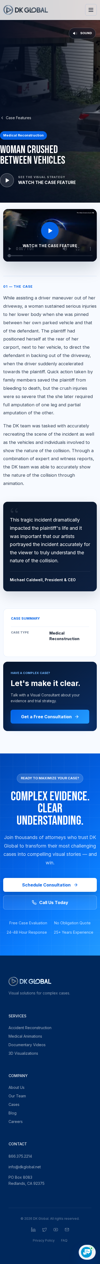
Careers (16, 1121)
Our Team (17, 1096)
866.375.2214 (20, 1156)
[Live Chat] (87, 1252)
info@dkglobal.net (25, 1167)
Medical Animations (25, 1036)
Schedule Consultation (46, 885)
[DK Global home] (25, 10)
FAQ (64, 1240)
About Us (17, 1087)
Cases (14, 1104)
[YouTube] (55, 1229)
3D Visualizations (23, 1053)
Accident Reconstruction (30, 1027)
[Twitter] (44, 1229)
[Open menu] (91, 10)
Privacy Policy (44, 1240)
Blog (13, 1113)
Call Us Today (53, 902)
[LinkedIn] (33, 1229)
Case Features (18, 117)
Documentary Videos (27, 1044)
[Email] (67, 1229)
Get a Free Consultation (46, 716)
